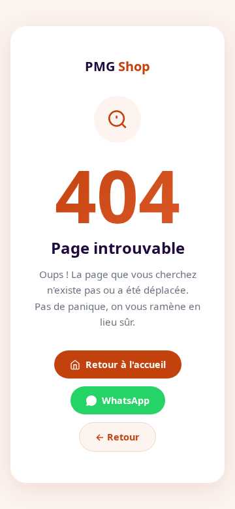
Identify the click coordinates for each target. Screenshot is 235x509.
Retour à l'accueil (126, 364)
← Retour (117, 437)
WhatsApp (125, 400)
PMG (117, 66)
